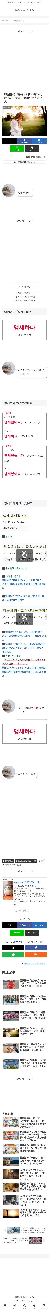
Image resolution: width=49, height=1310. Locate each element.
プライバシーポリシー (24, 1301)
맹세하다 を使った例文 (25, 300)
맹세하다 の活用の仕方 (25, 296)
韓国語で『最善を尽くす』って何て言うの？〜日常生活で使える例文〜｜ (24, 584)
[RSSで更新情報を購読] (27, 910)
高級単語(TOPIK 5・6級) (27, 861)
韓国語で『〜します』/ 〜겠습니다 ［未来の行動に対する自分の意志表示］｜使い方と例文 (24, 671)
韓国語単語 (9, 861)
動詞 (42, 861)
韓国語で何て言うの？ (13, 865)
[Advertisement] (24, 62)
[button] (32, 148)
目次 (21, 287)
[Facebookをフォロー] (20, 910)
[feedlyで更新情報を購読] (24, 910)
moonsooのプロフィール (26, 882)
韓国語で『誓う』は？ (25, 292)
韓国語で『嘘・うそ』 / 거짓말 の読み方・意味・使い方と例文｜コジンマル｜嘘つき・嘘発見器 (24, 648)
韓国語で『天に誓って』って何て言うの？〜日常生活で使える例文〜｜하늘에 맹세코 (24, 636)
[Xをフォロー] (16, 910)
